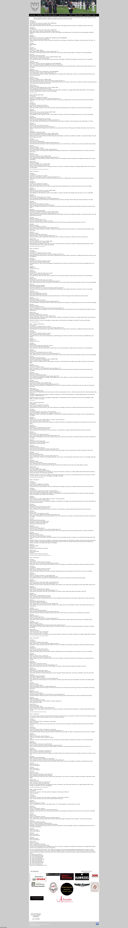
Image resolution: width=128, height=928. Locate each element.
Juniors (71, 15)
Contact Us (31, 922)
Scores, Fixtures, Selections (50, 15)
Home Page (32, 15)
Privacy (35, 922)
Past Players (88, 15)
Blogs (31, 17)
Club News (39, 15)
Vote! (94, 15)
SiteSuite (37, 925)
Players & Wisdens (79, 15)
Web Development (32, 925)
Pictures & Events (63, 15)
